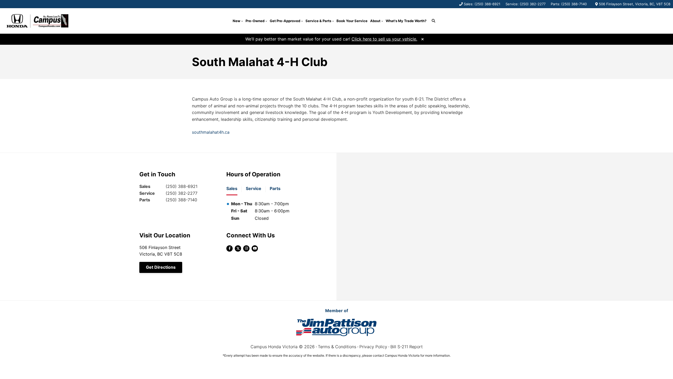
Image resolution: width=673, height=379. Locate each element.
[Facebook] (229, 248)
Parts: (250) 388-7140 (569, 4)
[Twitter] (238, 248)
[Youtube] (255, 248)
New (236, 21)
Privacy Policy (373, 346)
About (375, 21)
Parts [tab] (275, 188)
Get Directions (161, 267)
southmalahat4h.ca (211, 132)
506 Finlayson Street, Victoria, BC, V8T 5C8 (634, 4)
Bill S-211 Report (406, 346)
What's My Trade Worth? (406, 21)
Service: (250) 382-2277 (525, 4)
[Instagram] (246, 248)
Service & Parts (318, 21)
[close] (422, 38)
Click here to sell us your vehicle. (384, 39)
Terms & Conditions (337, 346)
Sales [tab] (231, 188)
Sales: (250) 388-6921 (482, 4)
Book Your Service (352, 21)
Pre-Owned (255, 21)
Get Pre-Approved (285, 21)
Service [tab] (253, 188)
